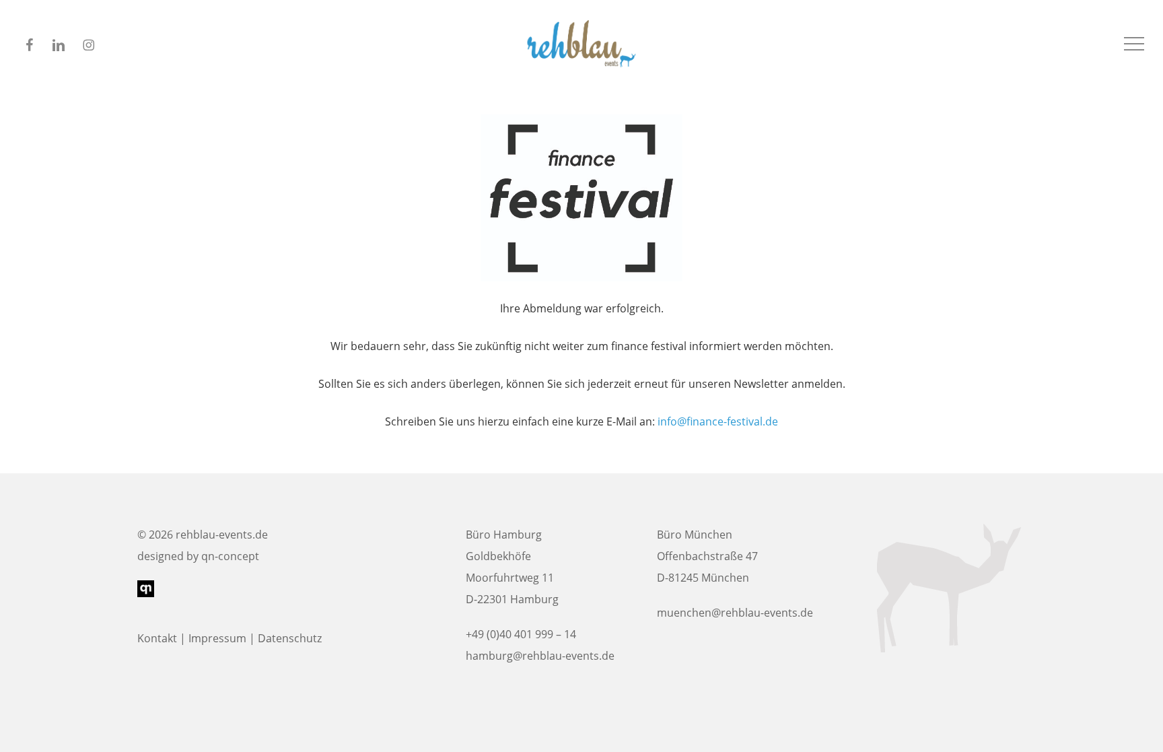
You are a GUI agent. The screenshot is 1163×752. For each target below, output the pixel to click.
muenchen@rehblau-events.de (735, 612)
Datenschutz (290, 638)
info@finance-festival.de (718, 421)
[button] (1134, 44)
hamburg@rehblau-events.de (540, 655)
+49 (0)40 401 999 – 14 (521, 634)
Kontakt (157, 638)
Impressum (217, 638)
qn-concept (230, 556)
